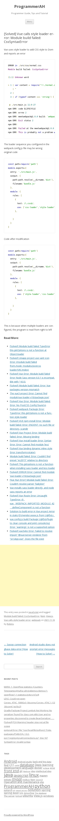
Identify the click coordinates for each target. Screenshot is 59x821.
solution (34, 790)
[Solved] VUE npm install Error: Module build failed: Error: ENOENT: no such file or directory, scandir (32, 424)
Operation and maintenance (21, 782)
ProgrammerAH (29, 6)
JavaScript (34, 612)
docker (38, 768)
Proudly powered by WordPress (19, 815)
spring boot (11, 793)
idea (33, 771)
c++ (11, 765)
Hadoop (26, 771)
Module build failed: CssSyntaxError (21, 616)
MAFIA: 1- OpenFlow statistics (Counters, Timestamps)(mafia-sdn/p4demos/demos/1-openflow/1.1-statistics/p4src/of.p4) (26, 690)
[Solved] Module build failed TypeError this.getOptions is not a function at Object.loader (30, 350)
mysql (17, 779)
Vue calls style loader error (17, 620)
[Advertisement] (29, 575)
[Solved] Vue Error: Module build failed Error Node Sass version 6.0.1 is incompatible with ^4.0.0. (32, 377)
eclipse (46, 768)
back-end (37, 761)
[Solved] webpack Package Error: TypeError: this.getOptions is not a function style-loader (31, 413)
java (8, 775)
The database (41, 793)
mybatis (7, 779)
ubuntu (28, 795)
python (42, 786)
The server (9, 795)
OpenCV (39, 780)
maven (43, 775)
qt (14, 790)
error (52, 767)
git (21, 771)
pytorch (8, 790)
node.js (26, 779)
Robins (10, 623)
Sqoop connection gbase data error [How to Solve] (16, 649)
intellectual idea (43, 771)
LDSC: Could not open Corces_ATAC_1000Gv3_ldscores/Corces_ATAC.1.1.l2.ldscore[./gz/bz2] (29, 702)
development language (19, 768)
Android (10, 761)
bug (6, 765)
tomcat (18, 796)
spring (46, 790)
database (27, 764)
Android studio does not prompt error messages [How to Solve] (42, 649)
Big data (47, 761)
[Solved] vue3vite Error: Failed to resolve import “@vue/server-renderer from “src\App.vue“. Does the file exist (31, 534)
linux (34, 775)
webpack (36, 620)
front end (11, 770)
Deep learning (44, 765)
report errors (21, 790)
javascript (21, 775)
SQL (21, 793)
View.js (49, 616)
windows (48, 795)
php (42, 782)
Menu (29, 21)
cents (17, 765)
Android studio (25, 761)
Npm (42, 616)
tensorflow (29, 793)
